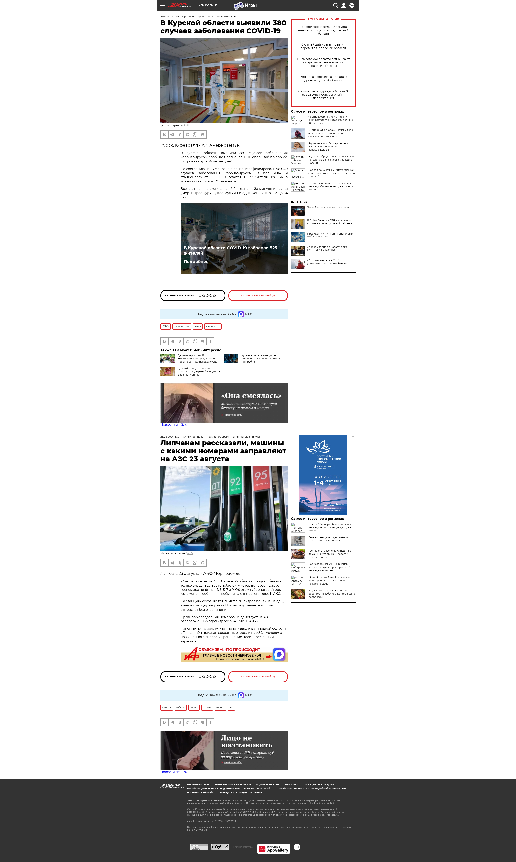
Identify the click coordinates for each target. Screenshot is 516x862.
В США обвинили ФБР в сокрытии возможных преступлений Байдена (329, 222)
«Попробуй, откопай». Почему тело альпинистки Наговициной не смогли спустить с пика (330, 133)
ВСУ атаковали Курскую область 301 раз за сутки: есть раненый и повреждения (323, 95)
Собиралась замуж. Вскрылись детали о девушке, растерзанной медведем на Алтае (329, 567)
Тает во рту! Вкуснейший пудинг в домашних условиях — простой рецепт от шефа (329, 554)
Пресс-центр (291, 784)
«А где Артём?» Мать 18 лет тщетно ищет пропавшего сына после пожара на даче (330, 580)
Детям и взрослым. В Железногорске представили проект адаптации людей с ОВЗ (198, 358)
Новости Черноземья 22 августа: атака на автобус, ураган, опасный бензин (323, 30)
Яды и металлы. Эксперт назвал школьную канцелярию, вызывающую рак (328, 146)
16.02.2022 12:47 (169, 16)
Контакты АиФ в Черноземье (233, 784)
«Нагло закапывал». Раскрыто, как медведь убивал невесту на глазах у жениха (331, 186)
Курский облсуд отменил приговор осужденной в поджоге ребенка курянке (199, 371)
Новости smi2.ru (173, 424)
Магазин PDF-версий (257, 788)
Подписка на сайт (267, 784)
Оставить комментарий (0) (258, 295)
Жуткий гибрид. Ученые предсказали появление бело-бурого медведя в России (331, 160)
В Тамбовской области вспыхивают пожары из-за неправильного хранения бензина (323, 62)
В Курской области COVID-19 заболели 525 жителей (230, 250)
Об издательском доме (319, 784)
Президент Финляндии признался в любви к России (330, 235)
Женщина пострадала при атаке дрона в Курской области (323, 78)
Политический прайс (200, 792)
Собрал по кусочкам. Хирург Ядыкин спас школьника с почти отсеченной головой (331, 173)
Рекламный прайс (198, 784)
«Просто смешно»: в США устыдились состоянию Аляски (327, 262)
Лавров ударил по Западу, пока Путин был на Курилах (327, 248)
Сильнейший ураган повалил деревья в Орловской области (323, 46)
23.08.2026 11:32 (169, 436)
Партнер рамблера (243, 847)
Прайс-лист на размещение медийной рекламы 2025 (312, 788)
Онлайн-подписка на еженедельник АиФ (213, 788)
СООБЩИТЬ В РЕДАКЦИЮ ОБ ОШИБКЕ (241, 792)
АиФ (186, 125)
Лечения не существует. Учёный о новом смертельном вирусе (329, 539)
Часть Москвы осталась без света (328, 207)
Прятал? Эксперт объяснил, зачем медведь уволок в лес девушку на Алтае (329, 527)
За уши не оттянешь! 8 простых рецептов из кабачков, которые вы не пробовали (331, 593)
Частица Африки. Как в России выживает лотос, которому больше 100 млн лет (330, 120)
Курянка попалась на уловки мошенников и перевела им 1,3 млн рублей (260, 358)
